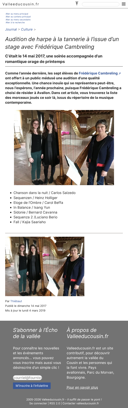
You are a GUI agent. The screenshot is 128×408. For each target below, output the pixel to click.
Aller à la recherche (15, 22)
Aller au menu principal (17, 14)
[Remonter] (77, 2)
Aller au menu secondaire (18, 19)
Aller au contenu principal (18, 16)
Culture (27, 29)
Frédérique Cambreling (98, 73)
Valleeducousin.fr (20, 4)
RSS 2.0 (55, 403)
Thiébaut (16, 301)
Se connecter (38, 403)
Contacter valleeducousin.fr (80, 403)
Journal (11, 29)
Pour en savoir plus (82, 387)
